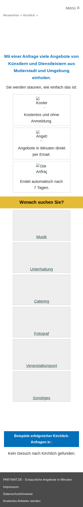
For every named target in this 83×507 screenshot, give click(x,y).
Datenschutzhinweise (18, 494)
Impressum (11, 487)
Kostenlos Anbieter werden (22, 501)
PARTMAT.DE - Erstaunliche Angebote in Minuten (37, 479)
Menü (73, 8)
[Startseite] (21, 8)
